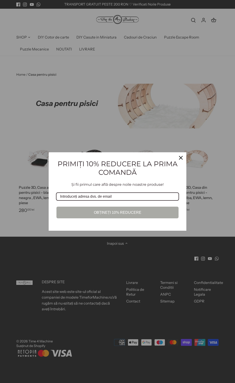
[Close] (180, 157)
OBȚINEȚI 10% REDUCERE (117, 212)
